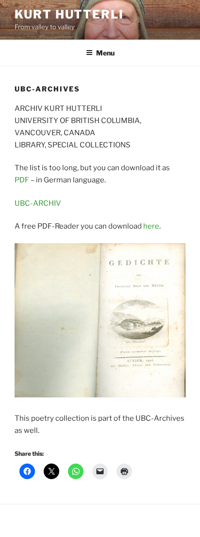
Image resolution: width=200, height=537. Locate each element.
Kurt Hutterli (69, 14)
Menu (105, 53)
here (151, 226)
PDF (22, 180)
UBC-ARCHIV (38, 203)
